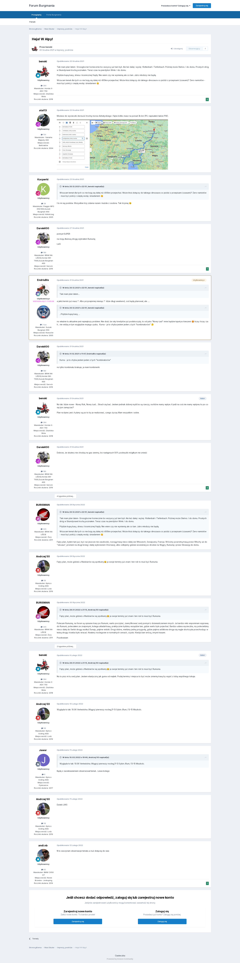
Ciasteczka (120, 955)
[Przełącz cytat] (61, 186)
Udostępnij (177, 48)
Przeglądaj (36, 15)
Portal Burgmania (53, 15)
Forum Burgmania (42, 5)
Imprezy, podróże (65, 50)
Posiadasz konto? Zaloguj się (175, 6)
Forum (32, 22)
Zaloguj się (162, 921)
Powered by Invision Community (120, 959)
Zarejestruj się (202, 5)
